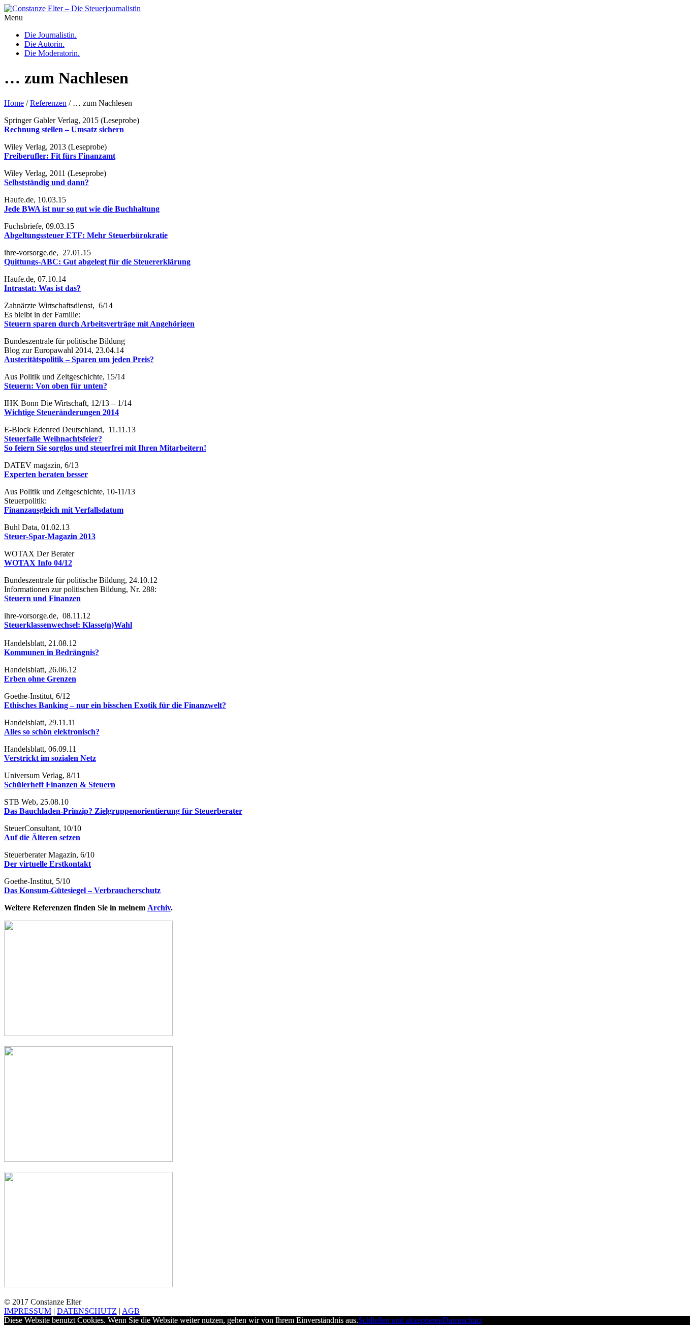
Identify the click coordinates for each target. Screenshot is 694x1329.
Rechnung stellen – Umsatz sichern (64, 129)
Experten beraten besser (46, 474)
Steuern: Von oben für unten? (55, 385)
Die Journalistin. (50, 35)
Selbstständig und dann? (46, 182)
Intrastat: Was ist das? (42, 288)
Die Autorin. (44, 44)
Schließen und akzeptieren (400, 1320)
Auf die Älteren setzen (42, 837)
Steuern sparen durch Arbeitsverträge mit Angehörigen (99, 323)
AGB (131, 1311)
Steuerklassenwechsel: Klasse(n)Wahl (68, 625)
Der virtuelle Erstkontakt (47, 864)
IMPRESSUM (27, 1311)
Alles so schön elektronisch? (52, 731)
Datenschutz (462, 1320)
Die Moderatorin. (52, 53)
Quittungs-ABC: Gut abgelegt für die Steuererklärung (97, 261)
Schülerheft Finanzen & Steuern (59, 784)
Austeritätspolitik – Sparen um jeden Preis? (79, 359)
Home (14, 103)
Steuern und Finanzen (42, 598)
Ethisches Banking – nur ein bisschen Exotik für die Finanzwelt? (115, 705)
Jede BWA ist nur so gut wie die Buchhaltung (82, 208)
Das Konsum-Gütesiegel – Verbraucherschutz (82, 890)
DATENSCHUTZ (87, 1311)
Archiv (159, 907)
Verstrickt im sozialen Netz (50, 758)
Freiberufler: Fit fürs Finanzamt (59, 156)
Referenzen (48, 103)
